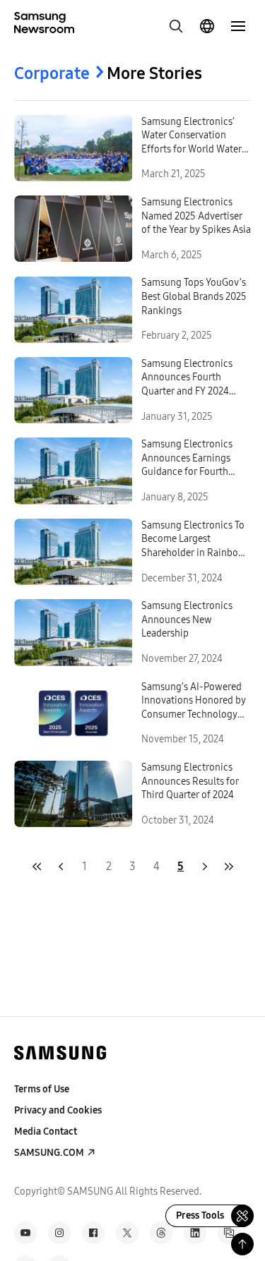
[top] (242, 1244)
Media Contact (45, 1132)
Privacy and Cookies (58, 1110)
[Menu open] (238, 26)
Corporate (52, 73)
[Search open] (176, 26)
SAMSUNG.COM (49, 1153)
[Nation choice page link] (207, 26)
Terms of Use (41, 1089)
